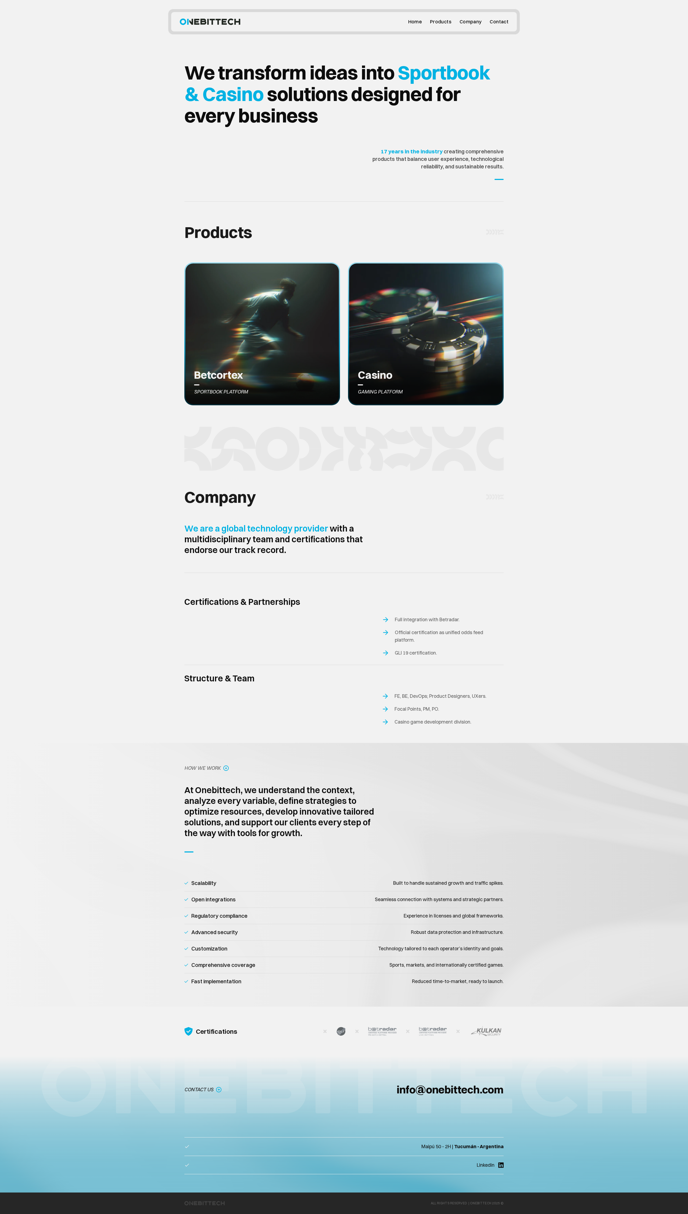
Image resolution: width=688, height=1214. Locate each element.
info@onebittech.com (450, 1089)
